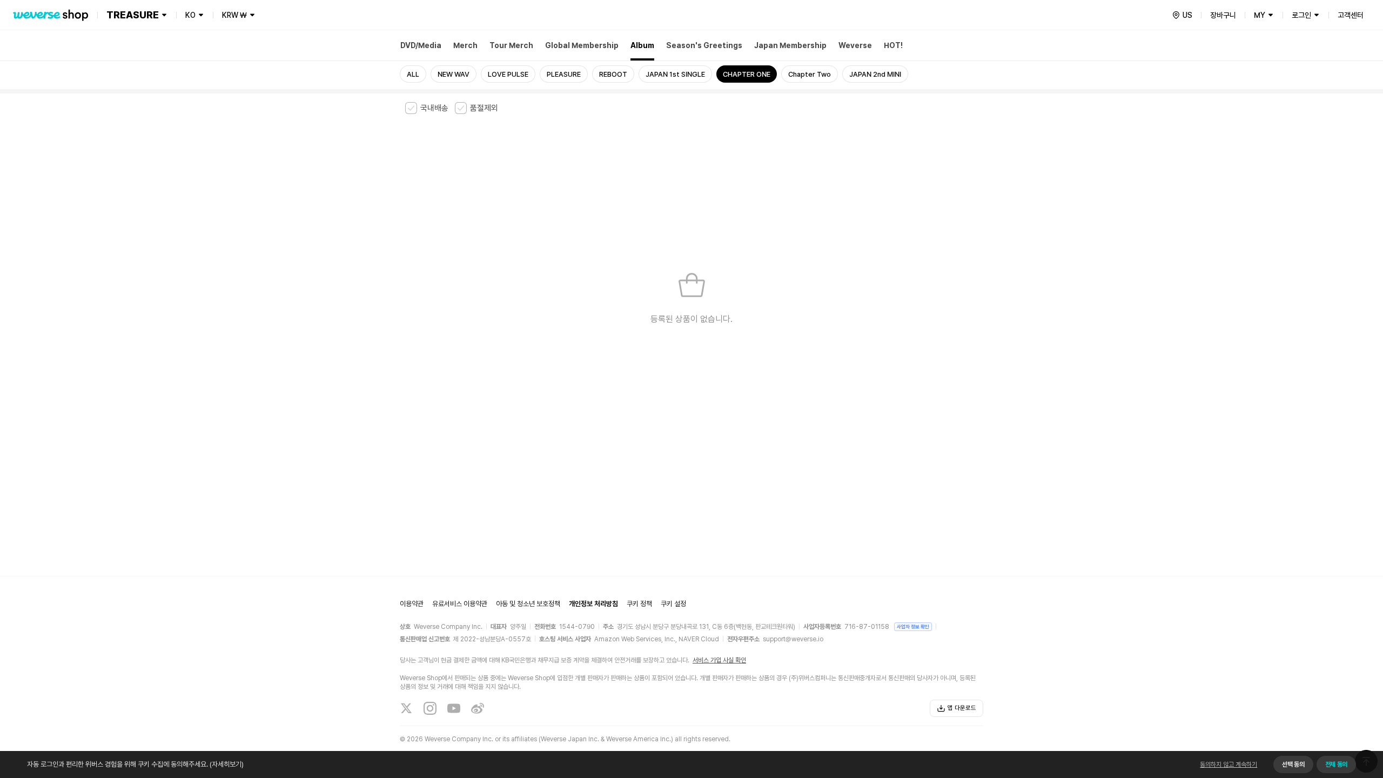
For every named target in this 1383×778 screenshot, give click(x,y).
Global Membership (582, 45)
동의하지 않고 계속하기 (1228, 764)
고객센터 (1351, 15)
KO (190, 15)
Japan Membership (790, 45)
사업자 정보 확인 (913, 626)
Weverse (855, 45)
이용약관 (412, 604)
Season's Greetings (704, 45)
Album (642, 45)
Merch (465, 45)
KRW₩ (234, 15)
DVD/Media (420, 45)
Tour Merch (511, 45)
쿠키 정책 (639, 604)
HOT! (893, 45)
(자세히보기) (227, 764)
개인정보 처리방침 (593, 604)
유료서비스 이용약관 (459, 604)
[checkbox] (426, 108)
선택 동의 (1293, 764)
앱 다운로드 (962, 708)
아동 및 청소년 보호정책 (528, 604)
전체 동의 (1336, 764)
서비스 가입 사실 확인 (719, 660)
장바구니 (1223, 15)
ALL (413, 74)
